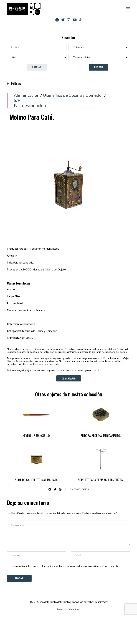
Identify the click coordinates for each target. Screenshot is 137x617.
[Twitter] (63, 20)
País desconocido (30, 105)
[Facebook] (57, 20)
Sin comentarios (79, 489)
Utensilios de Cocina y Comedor (73, 95)
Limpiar (36, 67)
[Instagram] (68, 20)
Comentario (69, 378)
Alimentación (26, 95)
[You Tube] (75, 20)
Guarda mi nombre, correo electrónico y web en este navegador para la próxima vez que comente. (65, 565)
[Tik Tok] (80, 20)
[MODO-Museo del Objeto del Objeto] (23, 9)
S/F (17, 100)
